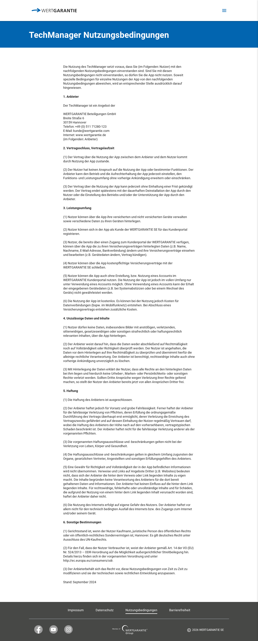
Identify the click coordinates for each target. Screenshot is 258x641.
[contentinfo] (205, 631)
